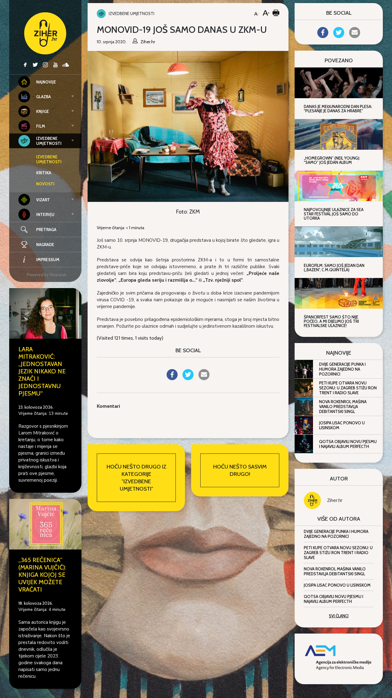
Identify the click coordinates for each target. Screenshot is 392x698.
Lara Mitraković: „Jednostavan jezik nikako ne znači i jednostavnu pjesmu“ (42, 371)
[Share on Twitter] (188, 378)
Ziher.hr (334, 500)
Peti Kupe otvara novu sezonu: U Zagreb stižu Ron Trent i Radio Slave (348, 387)
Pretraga (46, 229)
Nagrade (45, 244)
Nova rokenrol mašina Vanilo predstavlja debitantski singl (343, 406)
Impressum (47, 259)
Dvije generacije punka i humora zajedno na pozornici (342, 369)
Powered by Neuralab (46, 274)
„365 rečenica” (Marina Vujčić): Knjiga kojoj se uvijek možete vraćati (42, 574)
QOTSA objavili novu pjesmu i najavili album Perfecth (348, 444)
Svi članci (339, 615)
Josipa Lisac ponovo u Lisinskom (342, 425)
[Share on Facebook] (172, 378)
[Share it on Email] (203, 378)
